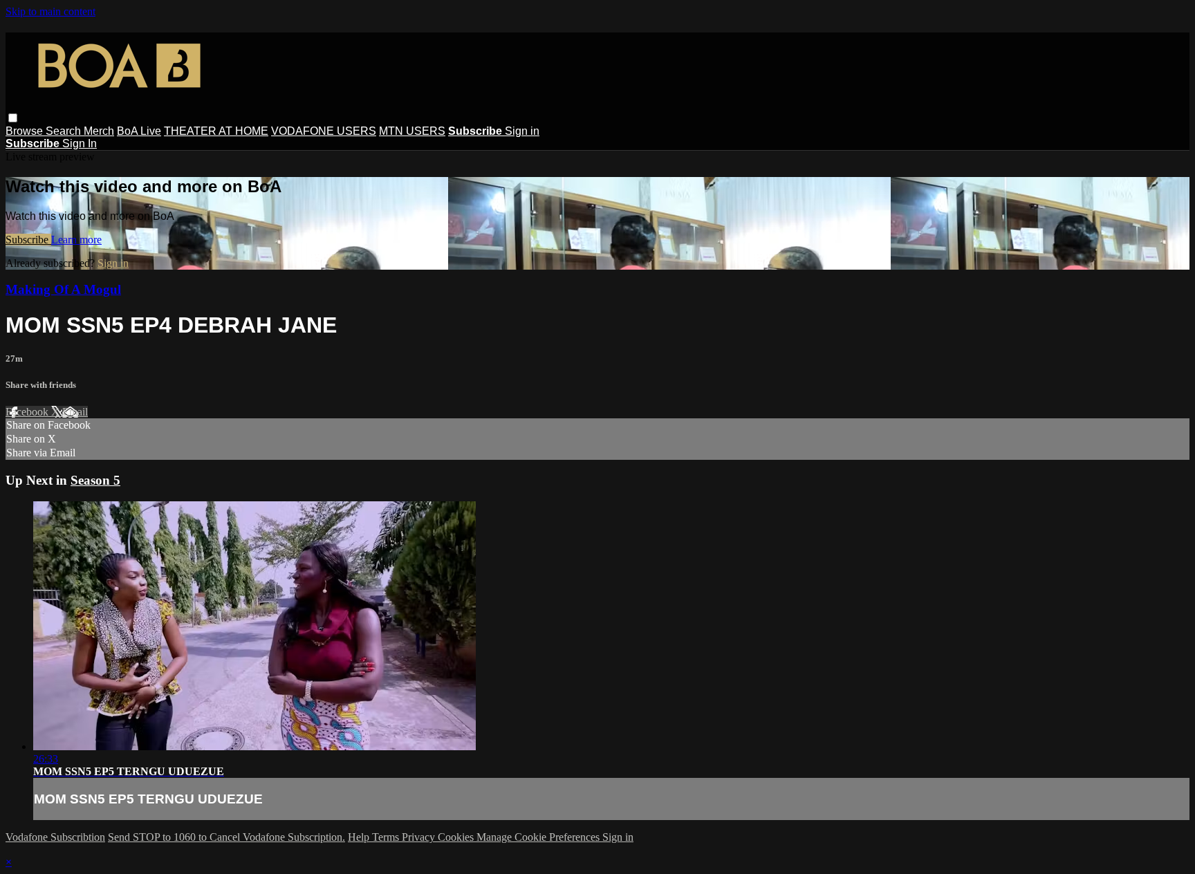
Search (65, 131)
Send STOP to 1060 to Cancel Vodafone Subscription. (226, 837)
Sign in (522, 131)
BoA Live (139, 131)
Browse (26, 131)
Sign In (79, 143)
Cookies (457, 837)
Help (360, 837)
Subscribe (28, 239)
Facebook (28, 412)
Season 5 (95, 480)
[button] (12, 117)
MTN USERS (412, 131)
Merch (99, 131)
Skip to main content (50, 11)
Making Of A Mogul (63, 289)
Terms (387, 837)
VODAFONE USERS (323, 131)
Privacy (420, 837)
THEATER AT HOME (216, 131)
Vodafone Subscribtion (55, 837)
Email (75, 412)
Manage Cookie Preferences (539, 837)
